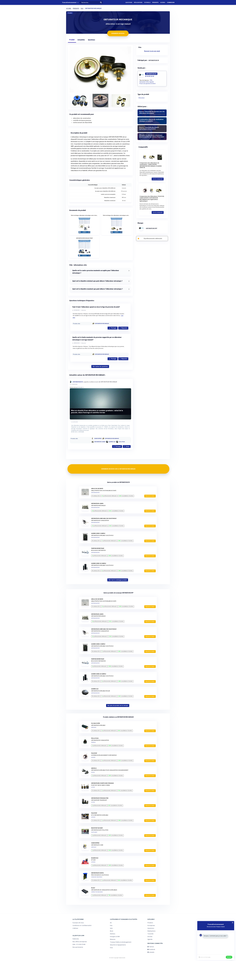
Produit (71, 40)
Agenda (162, 2)
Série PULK (122, 441)
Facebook (152, 949)
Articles (150, 936)
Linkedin (151, 952)
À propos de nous (78, 923)
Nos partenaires (78, 947)
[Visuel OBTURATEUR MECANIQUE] (100, 69)
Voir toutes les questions (100, 366)
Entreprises (151, 925)
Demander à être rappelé (146, 82)
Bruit (111, 931)
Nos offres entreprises (80, 941)
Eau (111, 925)
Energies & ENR (115, 936)
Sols (111, 928)
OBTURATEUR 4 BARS (99, 441)
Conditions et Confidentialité (82, 925)
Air (111, 923)
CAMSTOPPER (97, 438)
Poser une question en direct (147, 83)
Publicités (76, 939)
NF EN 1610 (74, 432)
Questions (128, 2)
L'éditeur (75, 928)
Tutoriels (147, 2)
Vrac (111, 947)
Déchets (112, 934)
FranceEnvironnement (69, 2)
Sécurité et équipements (118, 945)
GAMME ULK (112, 441)
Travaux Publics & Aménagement (120, 942)
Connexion (170, 2)
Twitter (151, 947)
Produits (155, 2)
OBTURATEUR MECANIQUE (102, 323)
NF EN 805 (80, 387)
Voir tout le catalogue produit (118, 580)
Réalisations (138, 2)
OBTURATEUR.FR (78, 382)
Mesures (112, 939)
